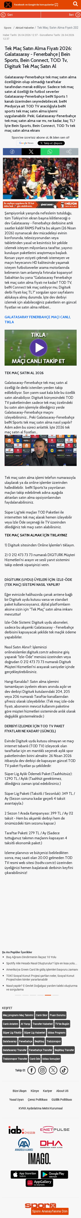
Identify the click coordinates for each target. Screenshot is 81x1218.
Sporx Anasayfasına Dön (50, 1211)
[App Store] (24, 1174)
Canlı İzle (35, 1058)
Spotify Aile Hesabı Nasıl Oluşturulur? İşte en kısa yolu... (41, 963)
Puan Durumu (58, 1015)
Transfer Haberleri (43, 1024)
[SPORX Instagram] (42, 1070)
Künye (35, 1091)
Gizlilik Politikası (62, 1099)
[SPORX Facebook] (31, 1070)
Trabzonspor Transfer (15, 1058)
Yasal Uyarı (16, 1099)
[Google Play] (54, 1174)
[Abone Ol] (26, 143)
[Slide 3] (40, 995)
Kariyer (47, 1091)
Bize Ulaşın (20, 1091)
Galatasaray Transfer (15, 1050)
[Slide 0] (18, 995)
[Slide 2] (33, 995)
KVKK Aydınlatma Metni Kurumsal (41, 1108)
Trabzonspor (54, 1041)
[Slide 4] (48, 995)
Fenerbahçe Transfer (40, 1050)
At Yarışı (25, 1024)
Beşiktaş (39, 1041)
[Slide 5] (55, 995)
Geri (9, 14)
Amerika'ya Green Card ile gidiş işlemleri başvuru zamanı (42, 969)
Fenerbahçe (25, 1041)
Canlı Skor (41, 1015)
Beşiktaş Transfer (64, 1050)
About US (62, 1091)
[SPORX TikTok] (64, 1070)
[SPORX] (40, 1207)
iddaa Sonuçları (51, 1058)
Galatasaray (10, 1041)
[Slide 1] (25, 995)
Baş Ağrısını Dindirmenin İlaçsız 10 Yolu (31, 957)
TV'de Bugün (62, 1024)
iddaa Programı (56, 1032)
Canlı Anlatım (10, 1024)
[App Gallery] (39, 1183)
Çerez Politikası (37, 1099)
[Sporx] (8, 5)
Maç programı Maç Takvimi (18, 1015)
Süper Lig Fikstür (12, 1032)
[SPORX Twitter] (53, 1070)
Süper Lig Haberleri (34, 1032)
